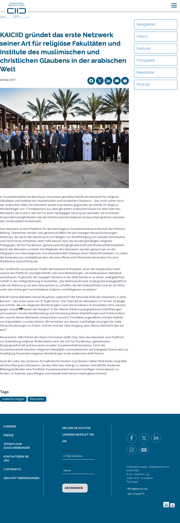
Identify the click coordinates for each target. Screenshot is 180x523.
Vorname (67, 465)
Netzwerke (37, 399)
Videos (142, 36)
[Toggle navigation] (174, 5)
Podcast (143, 84)
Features (144, 48)
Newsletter (145, 72)
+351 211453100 (135, 493)
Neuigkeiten (146, 24)
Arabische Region (13, 399)
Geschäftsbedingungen (21, 478)
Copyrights (12, 469)
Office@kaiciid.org (137, 488)
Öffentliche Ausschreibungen (17, 446)
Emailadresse (70, 450)
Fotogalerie (146, 60)
